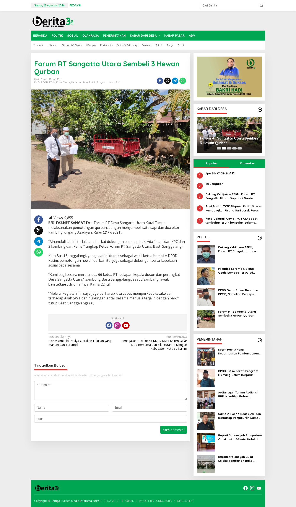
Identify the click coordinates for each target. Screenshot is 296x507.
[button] (261, 5)
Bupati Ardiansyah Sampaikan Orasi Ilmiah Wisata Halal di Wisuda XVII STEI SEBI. (240, 437)
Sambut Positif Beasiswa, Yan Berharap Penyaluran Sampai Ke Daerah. (239, 416)
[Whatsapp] (182, 81)
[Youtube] (125, 325)
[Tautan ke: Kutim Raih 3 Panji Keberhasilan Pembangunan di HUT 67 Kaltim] (206, 356)
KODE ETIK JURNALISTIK (155, 500)
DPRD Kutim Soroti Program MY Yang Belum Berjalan (238, 373)
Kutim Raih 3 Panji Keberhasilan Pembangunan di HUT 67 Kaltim (238, 351)
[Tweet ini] (167, 81)
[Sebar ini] (160, 81)
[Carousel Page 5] (239, 148)
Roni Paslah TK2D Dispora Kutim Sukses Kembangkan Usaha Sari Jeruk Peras (233, 208)
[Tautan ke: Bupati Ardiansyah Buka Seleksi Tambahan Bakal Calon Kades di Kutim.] (206, 464)
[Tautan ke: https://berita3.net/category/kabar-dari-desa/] (259, 109)
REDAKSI (109, 500)
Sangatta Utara (106, 82)
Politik (92, 82)
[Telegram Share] (175, 81)
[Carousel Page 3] (229, 148)
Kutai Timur (63, 82)
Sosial (119, 82)
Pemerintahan (79, 82)
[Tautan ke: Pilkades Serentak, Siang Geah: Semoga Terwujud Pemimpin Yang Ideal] (206, 275)
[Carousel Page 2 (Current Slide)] (224, 148)
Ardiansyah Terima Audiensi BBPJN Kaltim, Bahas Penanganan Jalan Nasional (238, 394)
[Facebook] (109, 325)
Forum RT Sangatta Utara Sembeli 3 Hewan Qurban (229, 140)
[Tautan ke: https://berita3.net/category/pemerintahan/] (259, 340)
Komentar (247, 163)
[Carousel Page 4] (234, 148)
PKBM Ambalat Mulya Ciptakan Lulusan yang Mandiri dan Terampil (79, 340)
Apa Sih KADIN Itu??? (220, 173)
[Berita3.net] (52, 21)
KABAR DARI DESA (44, 82)
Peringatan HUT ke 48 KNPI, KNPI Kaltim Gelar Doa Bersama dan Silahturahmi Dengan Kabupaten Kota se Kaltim (154, 343)
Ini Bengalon (214, 183)
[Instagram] (117, 325)
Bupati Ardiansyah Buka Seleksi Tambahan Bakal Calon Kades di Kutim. (235, 459)
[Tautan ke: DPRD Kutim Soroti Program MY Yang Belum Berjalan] (206, 378)
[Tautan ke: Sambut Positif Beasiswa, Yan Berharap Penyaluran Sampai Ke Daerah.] (206, 421)
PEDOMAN (127, 500)
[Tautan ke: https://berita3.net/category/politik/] (259, 237)
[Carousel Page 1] (219, 148)
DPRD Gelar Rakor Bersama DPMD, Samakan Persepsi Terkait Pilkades (238, 292)
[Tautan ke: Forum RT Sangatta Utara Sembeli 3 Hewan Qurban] (206, 318)
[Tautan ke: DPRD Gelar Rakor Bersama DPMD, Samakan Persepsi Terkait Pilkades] (206, 297)
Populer (211, 163)
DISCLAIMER (185, 500)
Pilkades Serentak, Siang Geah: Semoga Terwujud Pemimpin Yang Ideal (236, 271)
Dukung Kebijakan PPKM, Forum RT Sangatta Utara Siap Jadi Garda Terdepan (230, 196)
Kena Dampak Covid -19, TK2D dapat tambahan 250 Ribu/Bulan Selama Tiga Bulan (231, 220)
